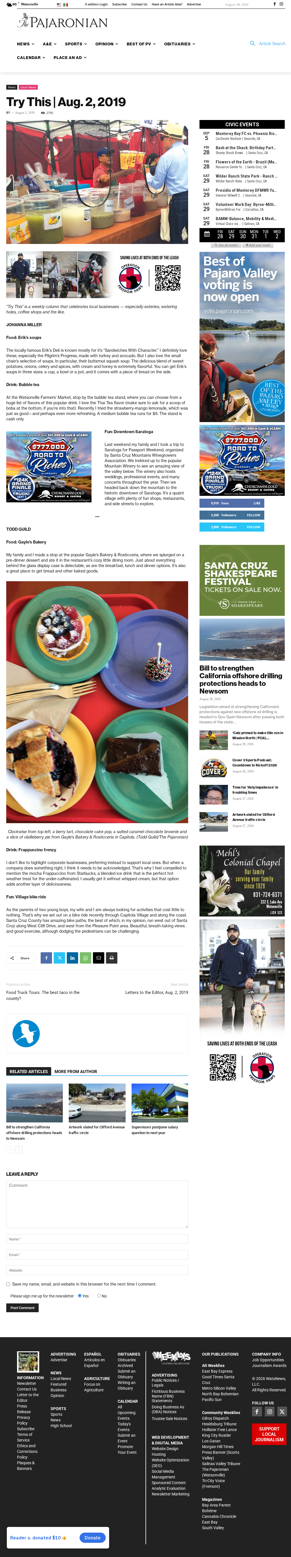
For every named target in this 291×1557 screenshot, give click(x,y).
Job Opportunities (268, 1360)
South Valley (213, 1528)
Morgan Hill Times (218, 1446)
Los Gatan (211, 1441)
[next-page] (18, 1149)
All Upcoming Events (127, 1413)
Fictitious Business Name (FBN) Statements (168, 1396)
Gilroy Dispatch (215, 1418)
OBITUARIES (129, 1354)
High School (61, 1425)
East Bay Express (217, 1371)
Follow (253, 515)
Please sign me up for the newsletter (42, 1296)
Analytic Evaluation (169, 1488)
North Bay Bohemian (220, 1394)
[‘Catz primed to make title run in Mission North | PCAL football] (213, 740)
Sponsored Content (169, 1482)
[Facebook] (274, 4)
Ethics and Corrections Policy (27, 1451)
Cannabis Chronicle (219, 1516)
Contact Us (27, 1389)
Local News (28, 87)
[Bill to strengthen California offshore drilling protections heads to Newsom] (34, 1103)
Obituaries (127, 1360)
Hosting (159, 1454)
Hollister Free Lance (219, 1429)
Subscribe (25, 1429)
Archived (125, 1365)
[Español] (66, 4)
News (12, 87)
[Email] (98, 958)
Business (58, 1390)
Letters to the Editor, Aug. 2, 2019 (156, 992)
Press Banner (214, 1452)
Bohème (209, 1510)
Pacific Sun (212, 1399)
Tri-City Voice (213, 1480)
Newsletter (26, 1383)
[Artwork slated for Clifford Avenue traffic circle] (97, 1103)
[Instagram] (281, 4)
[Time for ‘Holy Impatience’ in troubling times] (213, 794)
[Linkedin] (72, 958)
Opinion (57, 1395)
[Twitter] (59, 958)
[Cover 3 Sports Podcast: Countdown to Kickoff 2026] (213, 767)
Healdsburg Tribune (219, 1424)
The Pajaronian (215, 1469)
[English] (60, 4)
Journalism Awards (269, 1365)
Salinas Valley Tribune (221, 1463)
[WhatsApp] (85, 958)
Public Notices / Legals (165, 1382)
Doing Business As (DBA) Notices (168, 1409)
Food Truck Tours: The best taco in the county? (43, 995)
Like (257, 503)
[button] (265, 43)
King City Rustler (216, 1435)
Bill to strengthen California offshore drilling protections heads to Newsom (34, 1133)
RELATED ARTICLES (29, 1071)
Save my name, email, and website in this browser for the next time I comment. (84, 1284)
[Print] (111, 958)
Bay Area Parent (216, 1505)
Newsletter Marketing (171, 1494)
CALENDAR (128, 1401)
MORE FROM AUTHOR (76, 1071)
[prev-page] (9, 1149)
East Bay (210, 1522)
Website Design (165, 1448)
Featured (58, 1384)
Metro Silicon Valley (219, 1388)
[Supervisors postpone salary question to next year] (160, 1103)
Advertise (59, 1360)
